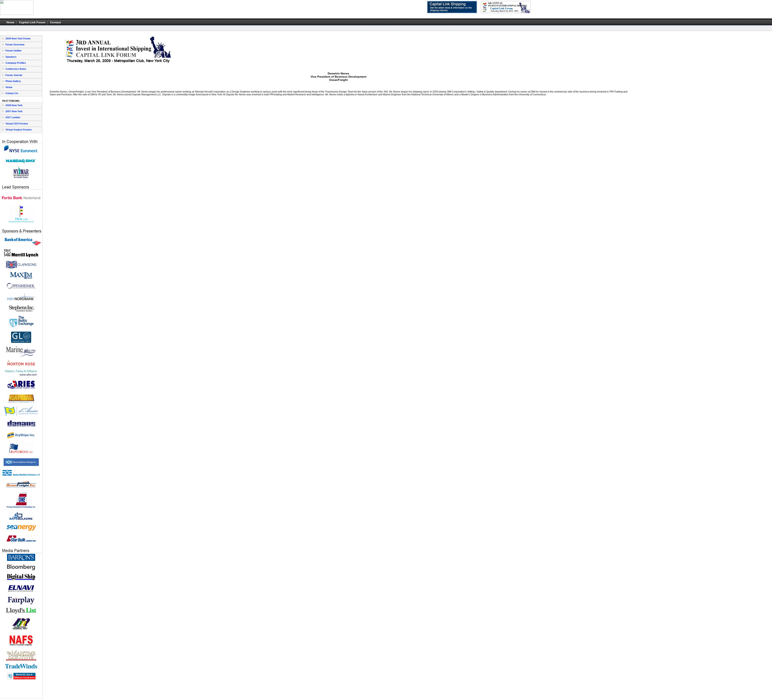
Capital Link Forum (32, 22)
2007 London (12, 117)
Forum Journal (13, 75)
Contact (55, 22)
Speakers (10, 57)
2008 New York (14, 105)
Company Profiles (15, 63)
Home (10, 22)
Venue (8, 87)
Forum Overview (14, 44)
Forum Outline (13, 50)
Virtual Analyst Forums (18, 129)
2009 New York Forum (18, 38)
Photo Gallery (13, 81)
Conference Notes (15, 69)
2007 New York (14, 111)
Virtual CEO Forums (16, 123)
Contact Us (11, 93)
